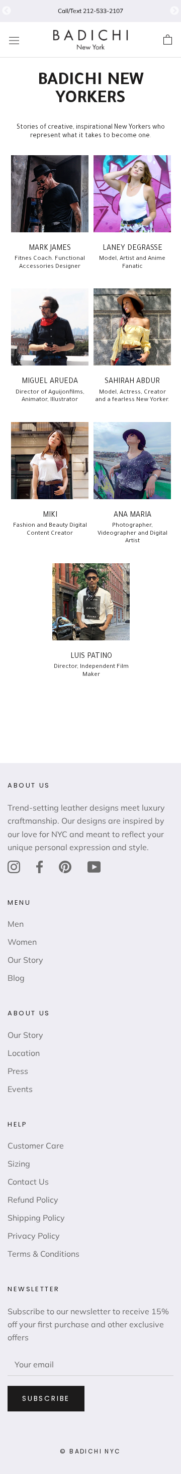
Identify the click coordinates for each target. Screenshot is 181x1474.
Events (20, 1089)
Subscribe (46, 1398)
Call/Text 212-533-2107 (90, 11)
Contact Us (28, 1182)
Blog (16, 978)
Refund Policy (33, 1200)
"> (7, 11)
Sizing (19, 1164)
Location (24, 1053)
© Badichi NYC (90, 1451)
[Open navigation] (14, 40)
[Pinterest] (65, 866)
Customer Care (36, 1146)
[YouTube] (94, 866)
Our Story (25, 960)
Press (18, 1071)
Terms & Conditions (43, 1254)
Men (16, 924)
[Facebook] (39, 866)
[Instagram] (14, 866)
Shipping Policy (36, 1218)
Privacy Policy (34, 1236)
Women (22, 942)
